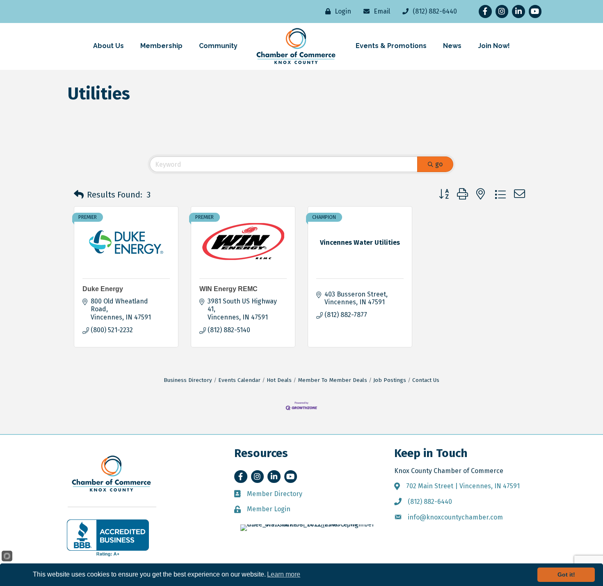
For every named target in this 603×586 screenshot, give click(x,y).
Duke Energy (102, 288)
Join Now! (494, 46)
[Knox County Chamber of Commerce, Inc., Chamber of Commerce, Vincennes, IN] (108, 537)
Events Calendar (239, 380)
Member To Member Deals (332, 380)
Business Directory (188, 380)
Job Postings (389, 380)
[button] (79, 194)
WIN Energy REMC (228, 288)
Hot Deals (279, 380)
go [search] (439, 164)
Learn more (283, 574)
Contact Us (425, 380)
